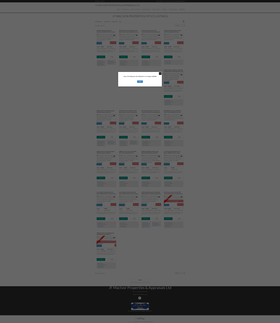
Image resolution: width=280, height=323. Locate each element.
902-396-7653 (122, 63)
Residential (114, 21)
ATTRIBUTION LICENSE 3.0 (147, 321)
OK (140, 81)
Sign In (97, 1)
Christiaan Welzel (135, 321)
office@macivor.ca (142, 294)
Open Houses (146, 9)
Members (182, 9)
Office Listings (135, 9)
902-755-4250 (100, 63)
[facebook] (140, 298)
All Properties (98, 21)
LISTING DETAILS (101, 57)
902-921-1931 (110, 63)
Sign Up (102, 1)
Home (118, 9)
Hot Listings (156, 9)
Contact (164, 9)
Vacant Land (107, 21)
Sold (120, 21)
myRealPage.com (140, 319)
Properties (125, 9)
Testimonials (173, 9)
